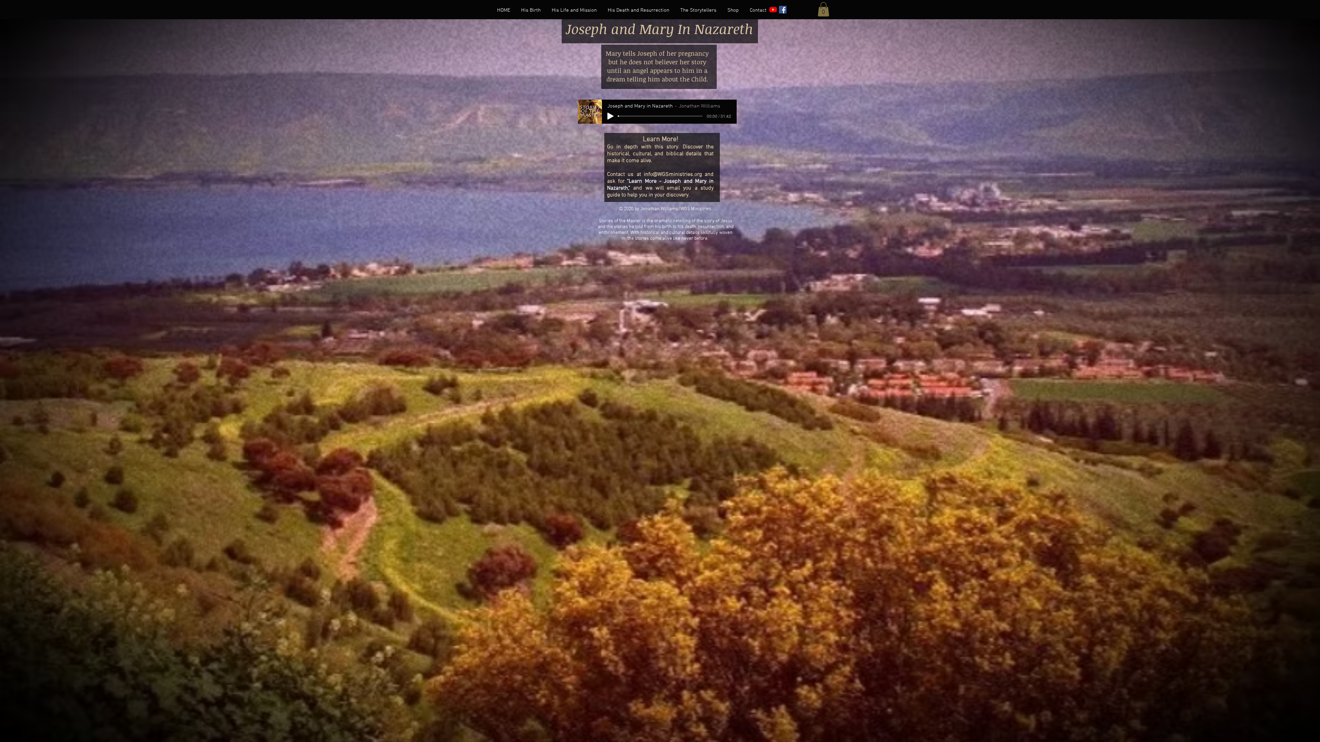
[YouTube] (773, 9)
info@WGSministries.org (673, 174)
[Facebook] (782, 9)
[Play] (610, 116)
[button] (823, 9)
